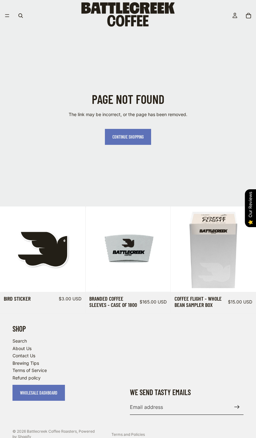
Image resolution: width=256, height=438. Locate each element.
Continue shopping (128, 137)
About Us (22, 348)
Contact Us (23, 355)
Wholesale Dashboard (38, 392)
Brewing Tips (25, 362)
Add (166, 282)
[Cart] (248, 16)
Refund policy (26, 377)
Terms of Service (29, 370)
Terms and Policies (128, 434)
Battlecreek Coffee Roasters (52, 431)
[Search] (20, 16)
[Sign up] (237, 407)
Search (19, 341)
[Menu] (7, 15)
